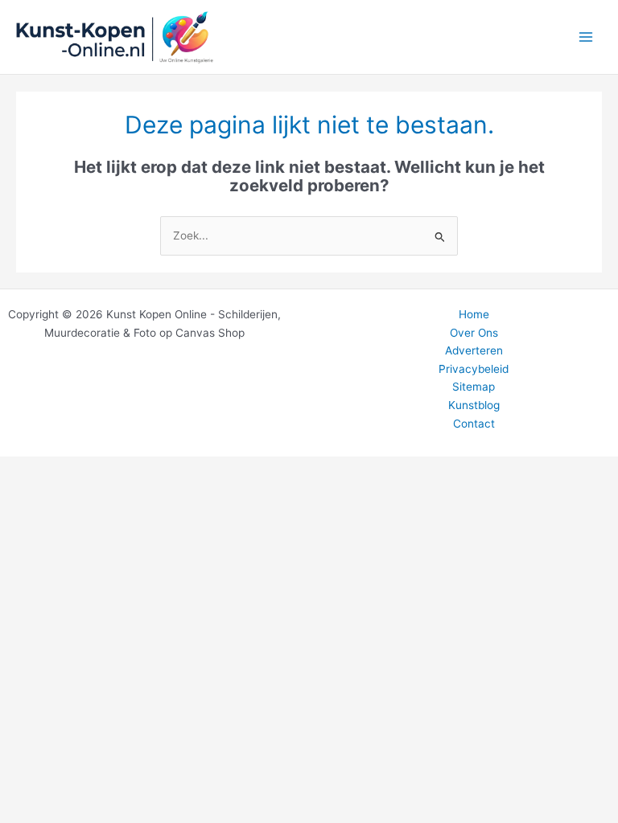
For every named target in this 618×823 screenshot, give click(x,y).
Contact (474, 423)
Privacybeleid (474, 368)
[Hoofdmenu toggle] (586, 37)
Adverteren (474, 350)
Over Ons (474, 332)
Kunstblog (474, 405)
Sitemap (473, 386)
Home (474, 314)
